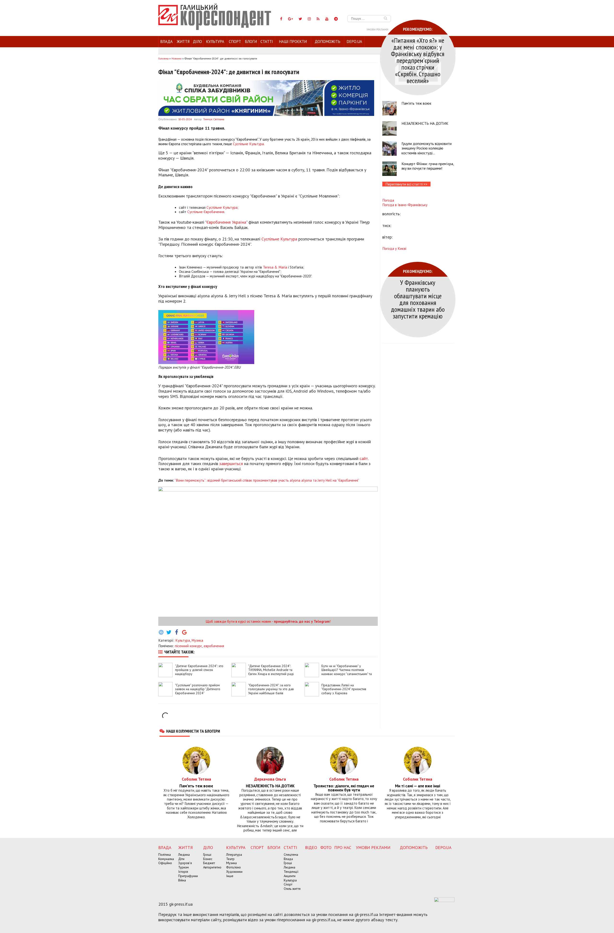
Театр (230, 859)
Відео (311, 847)
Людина (184, 854)
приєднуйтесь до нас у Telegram (302, 621)
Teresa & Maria (275, 267)
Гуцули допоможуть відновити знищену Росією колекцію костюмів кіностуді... (426, 148)
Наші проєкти (293, 41)
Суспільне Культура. (248, 143)
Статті (266, 41)
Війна (182, 880)
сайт (364, 458)
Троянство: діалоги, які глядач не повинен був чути (343, 788)
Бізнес (207, 859)
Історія (183, 871)
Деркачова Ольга (270, 779)
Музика (197, 640)
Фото (325, 847)
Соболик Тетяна (196, 779)
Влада (166, 41)
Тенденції (291, 871)
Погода (388, 200)
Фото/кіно (233, 867)
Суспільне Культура (222, 207)
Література (234, 854)
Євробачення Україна (226, 222)
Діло (197, 41)
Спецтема (291, 854)
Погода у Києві (394, 248)
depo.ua (354, 41)
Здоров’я (185, 863)
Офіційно (165, 863)
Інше (229, 876)
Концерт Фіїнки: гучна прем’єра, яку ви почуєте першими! (427, 166)
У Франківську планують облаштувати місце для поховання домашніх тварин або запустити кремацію (418, 299)
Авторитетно (212, 867)
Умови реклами (377, 29)
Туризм (183, 867)
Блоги (251, 41)
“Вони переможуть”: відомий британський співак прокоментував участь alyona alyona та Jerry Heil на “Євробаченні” (267, 480)
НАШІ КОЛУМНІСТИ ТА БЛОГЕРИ (193, 731)
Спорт (235, 41)
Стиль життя (292, 888)
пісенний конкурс (188, 645)
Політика (164, 854)
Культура (215, 41)
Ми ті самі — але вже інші (417, 786)
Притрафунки (188, 876)
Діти (181, 859)
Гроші (207, 854)
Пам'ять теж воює (416, 103)
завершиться (231, 463)
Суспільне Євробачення (205, 211)
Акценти (289, 876)
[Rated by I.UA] (444, 900)
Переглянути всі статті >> (406, 184)
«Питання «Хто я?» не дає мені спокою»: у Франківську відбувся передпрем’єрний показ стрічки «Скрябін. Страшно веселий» (417, 60)
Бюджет (209, 863)
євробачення (214, 645)
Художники (234, 871)
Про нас (342, 847)
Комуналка (166, 859)
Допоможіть (327, 41)
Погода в (404, 204)
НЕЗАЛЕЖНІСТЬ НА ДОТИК (424, 123)
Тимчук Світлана (213, 119)
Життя (183, 41)
